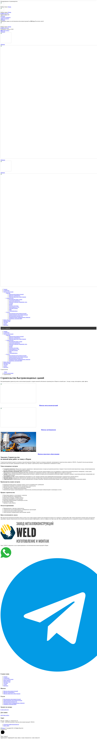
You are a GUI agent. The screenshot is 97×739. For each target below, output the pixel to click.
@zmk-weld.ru (5, 30)
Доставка (5, 322)
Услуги (8, 312)
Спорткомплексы (13, 311)
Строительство (9, 298)
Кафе (10, 309)
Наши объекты (7, 319)
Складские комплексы (14, 300)
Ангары (11, 303)
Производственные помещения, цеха (18, 302)
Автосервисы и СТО (14, 307)
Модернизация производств (16, 316)
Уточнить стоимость (6, 17)
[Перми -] (3, 16)
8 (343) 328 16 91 (5, 709)
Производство (6, 321)
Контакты (5, 325)
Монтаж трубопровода (14, 295)
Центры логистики (13, 305)
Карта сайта (6, 725)
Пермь (9, 6)
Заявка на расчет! (5, 18)
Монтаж (8, 293)
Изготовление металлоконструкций (17, 313)
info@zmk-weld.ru (5, 715)
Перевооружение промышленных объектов (19, 317)
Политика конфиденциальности (11, 724)
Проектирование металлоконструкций (18, 314)
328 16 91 (5, 13)
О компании (6, 290)
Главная (5, 289)
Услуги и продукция (8, 291)
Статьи (5, 323)
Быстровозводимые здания (15, 299)
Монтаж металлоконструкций (16, 294)
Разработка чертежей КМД (15, 318)
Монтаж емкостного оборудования (17, 297)
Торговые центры (13, 308)
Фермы (11, 304)
